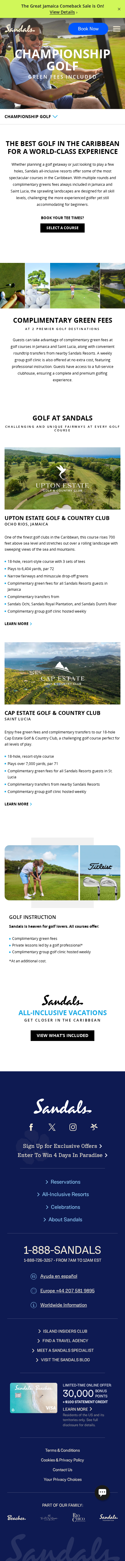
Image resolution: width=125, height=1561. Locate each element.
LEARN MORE (75, 1409)
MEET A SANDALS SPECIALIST (65, 1350)
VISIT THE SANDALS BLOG (65, 1359)
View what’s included (62, 1035)
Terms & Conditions (62, 1450)
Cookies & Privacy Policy (62, 1460)
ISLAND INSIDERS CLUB (65, 1331)
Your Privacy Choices (63, 1479)
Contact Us (62, 1469)
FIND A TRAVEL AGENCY (65, 1340)
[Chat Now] (102, 1492)
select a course (62, 227)
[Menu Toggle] (116, 29)
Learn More (17, 623)
